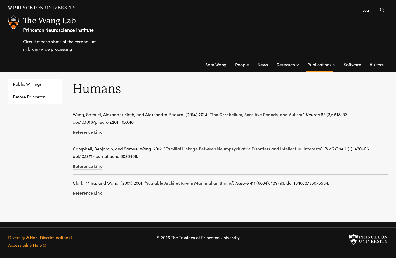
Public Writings (27, 84)
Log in (368, 10)
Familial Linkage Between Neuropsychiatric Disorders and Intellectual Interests (243, 149)
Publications (320, 64)
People (242, 64)
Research (286, 64)
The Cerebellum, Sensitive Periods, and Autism (256, 114)
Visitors (377, 64)
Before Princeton (29, 96)
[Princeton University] (41, 7)
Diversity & (38, 237)
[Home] (15, 36)
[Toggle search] (382, 9)
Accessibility (25, 245)
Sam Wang (216, 64)
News (263, 64)
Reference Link (87, 132)
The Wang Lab (49, 20)
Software (352, 64)
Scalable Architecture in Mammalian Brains (189, 183)
